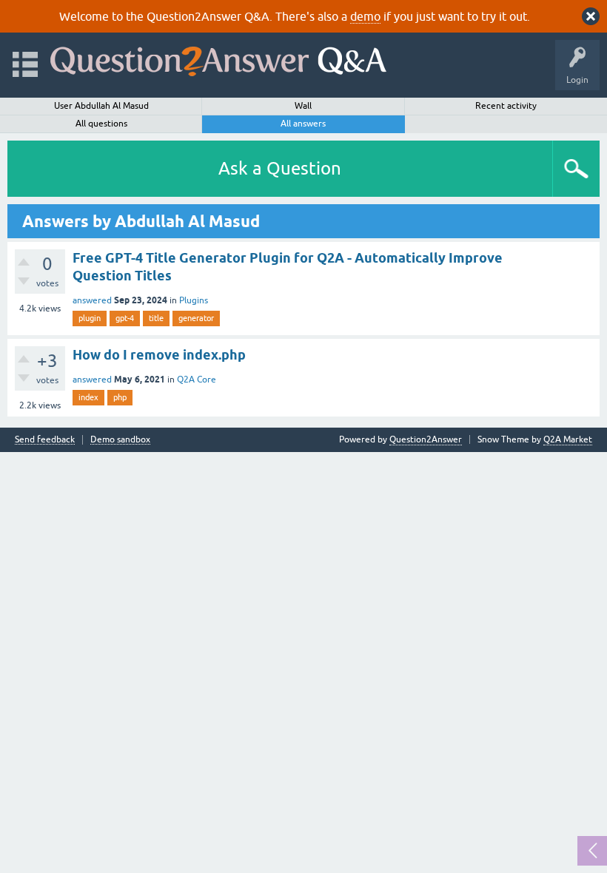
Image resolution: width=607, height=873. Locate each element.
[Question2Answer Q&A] (218, 58)
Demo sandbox (120, 440)
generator (196, 318)
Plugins (193, 300)
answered (92, 300)
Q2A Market (567, 439)
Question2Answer (425, 439)
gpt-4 (124, 318)
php (120, 397)
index (88, 397)
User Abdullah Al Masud (101, 106)
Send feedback (45, 440)
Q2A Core (196, 379)
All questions (101, 123)
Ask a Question (279, 168)
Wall (303, 106)
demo (365, 16)
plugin (89, 318)
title (156, 318)
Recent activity (506, 106)
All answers (303, 123)
